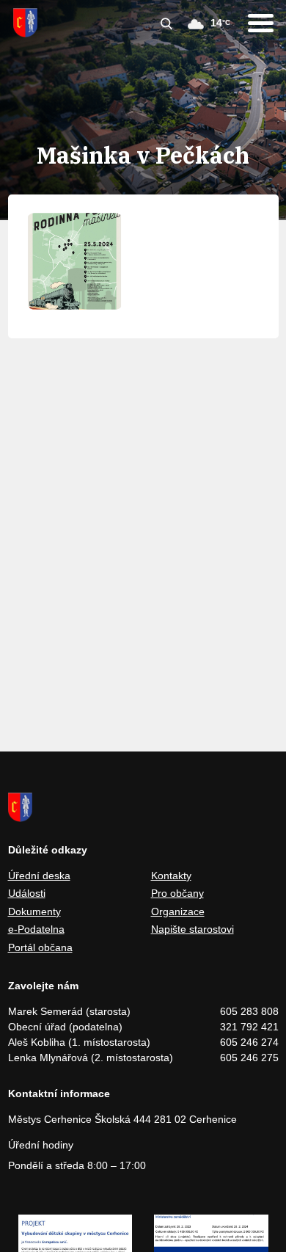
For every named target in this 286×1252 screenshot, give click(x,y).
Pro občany (177, 893)
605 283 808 (249, 1011)
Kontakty (171, 875)
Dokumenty (34, 911)
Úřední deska (39, 875)
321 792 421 (249, 1027)
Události (26, 893)
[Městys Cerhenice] (25, 22)
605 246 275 (249, 1057)
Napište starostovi (192, 929)
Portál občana (40, 947)
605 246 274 (249, 1042)
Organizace (178, 911)
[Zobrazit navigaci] (261, 23)
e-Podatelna (36, 929)
